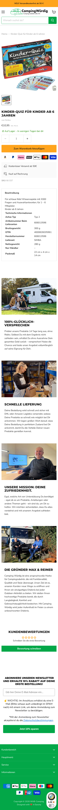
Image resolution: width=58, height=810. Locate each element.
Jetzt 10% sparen (29, 729)
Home (4, 34)
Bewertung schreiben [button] (29, 648)
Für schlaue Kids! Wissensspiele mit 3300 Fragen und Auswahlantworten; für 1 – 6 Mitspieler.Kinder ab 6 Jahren (28, 227)
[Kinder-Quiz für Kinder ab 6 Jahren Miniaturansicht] (6, 100)
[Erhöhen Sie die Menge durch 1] (27, 139)
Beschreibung (12, 192)
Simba (8, 120)
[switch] (51, 805)
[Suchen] (52, 20)
